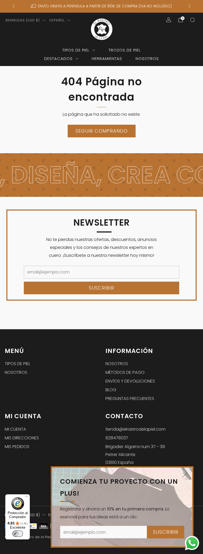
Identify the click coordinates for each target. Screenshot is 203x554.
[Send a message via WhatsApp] (192, 543)
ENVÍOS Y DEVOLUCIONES (130, 381)
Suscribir (165, 532)
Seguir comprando (102, 131)
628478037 (116, 438)
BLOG (110, 390)
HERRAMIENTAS (107, 58)
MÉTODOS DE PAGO (125, 372)
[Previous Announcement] (13, 6)
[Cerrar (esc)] (185, 475)
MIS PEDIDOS (17, 447)
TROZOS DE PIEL (125, 50)
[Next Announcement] (189, 6)
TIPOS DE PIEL (75, 50)
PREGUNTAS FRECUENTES (129, 398)
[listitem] (102, 6)
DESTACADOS (58, 58)
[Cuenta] (168, 19)
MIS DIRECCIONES (22, 438)
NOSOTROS (147, 58)
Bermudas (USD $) (23, 20)
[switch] (17, 533)
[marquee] (101, 175)
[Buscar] (192, 19)
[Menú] (27, 497)
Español (57, 20)
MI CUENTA (15, 429)
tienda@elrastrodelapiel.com (135, 429)
